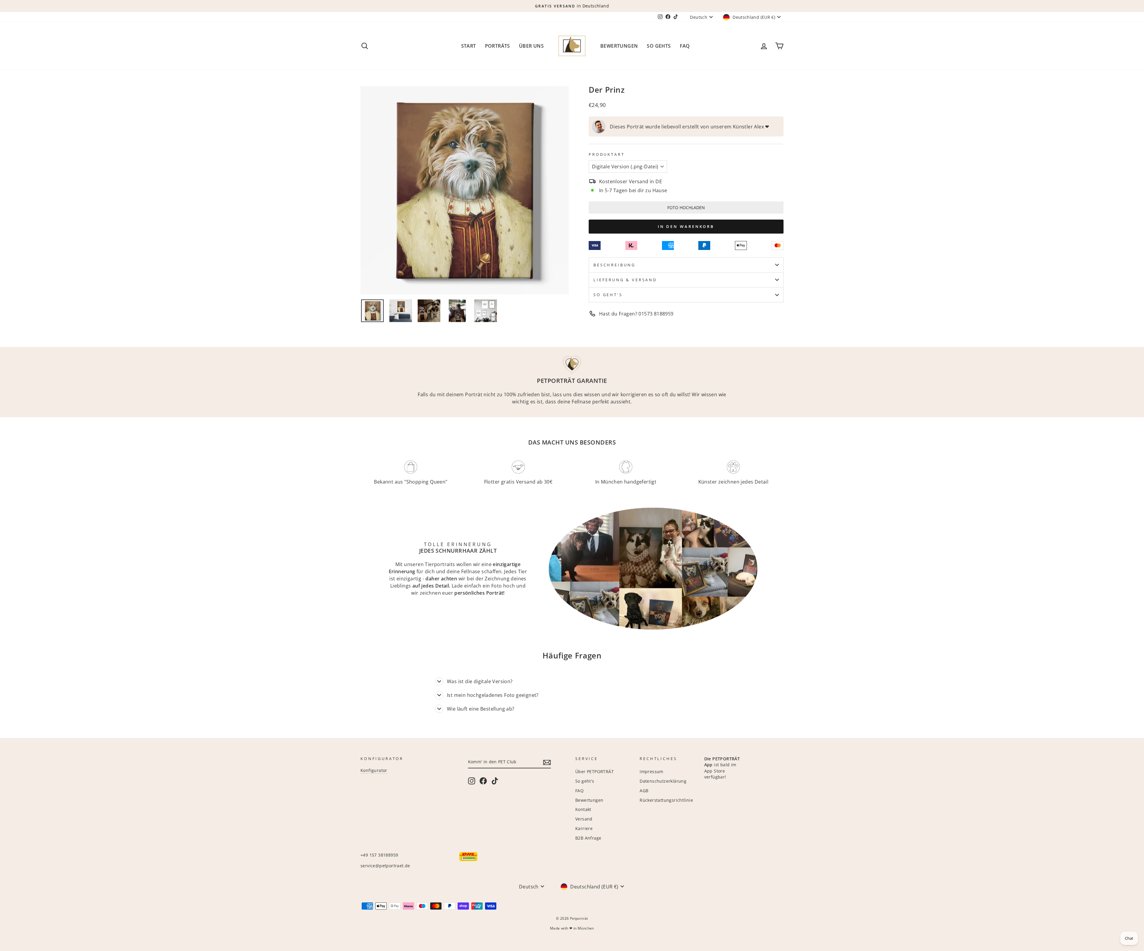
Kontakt (583, 809)
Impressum (651, 771)
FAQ (685, 46)
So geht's (608, 294)
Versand (584, 819)
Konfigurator (373, 770)
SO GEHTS (659, 46)
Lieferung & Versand (625, 279)
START (468, 46)
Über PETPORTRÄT (594, 771)
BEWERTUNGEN (619, 46)
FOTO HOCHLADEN (686, 207)
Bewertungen (589, 800)
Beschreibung (614, 265)
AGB (644, 790)
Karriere (584, 828)
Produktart (606, 154)
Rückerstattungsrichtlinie (666, 800)
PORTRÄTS (497, 46)
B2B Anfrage (588, 838)
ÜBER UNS (531, 46)
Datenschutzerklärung (663, 781)
